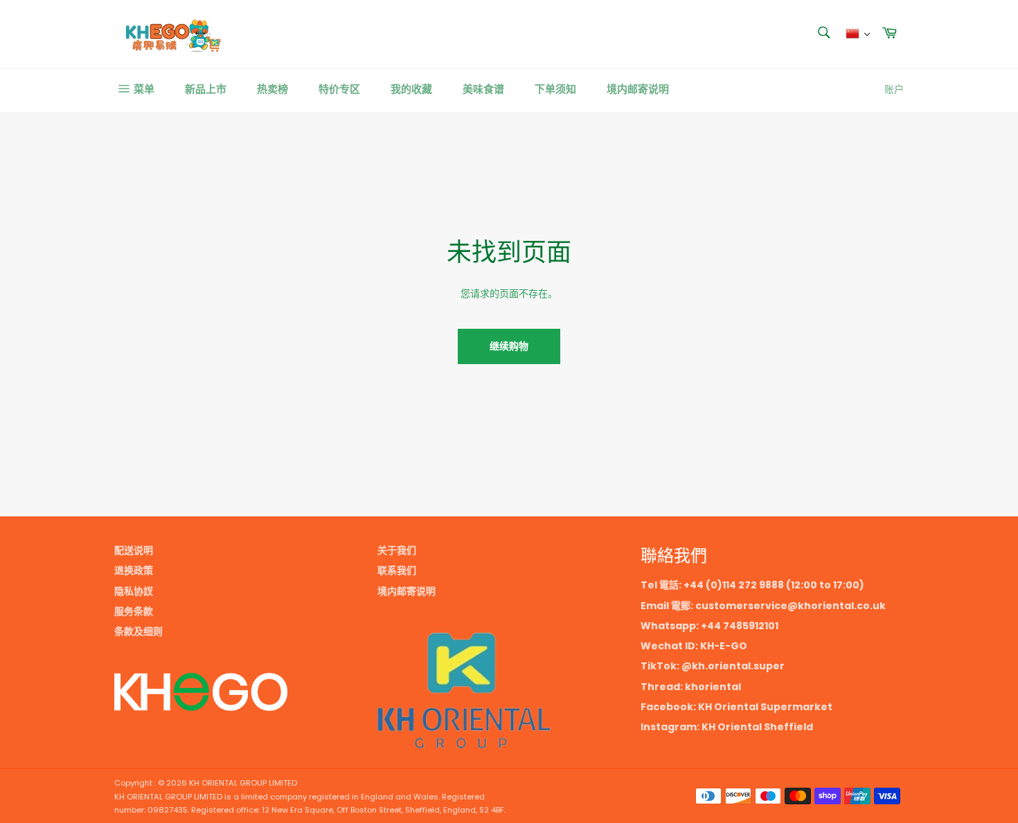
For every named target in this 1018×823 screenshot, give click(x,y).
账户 (894, 89)
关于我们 (396, 550)
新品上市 (205, 89)
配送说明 (133, 550)
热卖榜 (272, 89)
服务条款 (133, 611)
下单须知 (555, 89)
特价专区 (339, 89)
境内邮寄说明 (638, 89)
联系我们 (396, 570)
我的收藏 (411, 89)
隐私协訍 (133, 591)
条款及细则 (138, 631)
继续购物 (509, 346)
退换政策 (133, 570)
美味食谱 (483, 89)
